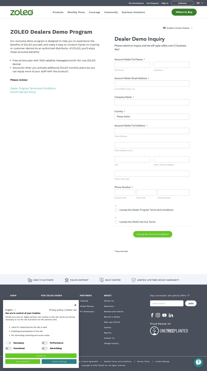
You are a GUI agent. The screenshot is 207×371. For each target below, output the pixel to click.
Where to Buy (184, 12)
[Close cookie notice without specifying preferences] (75, 305)
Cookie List (71, 310)
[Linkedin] (171, 316)
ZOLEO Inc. (109, 301)
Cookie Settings (162, 362)
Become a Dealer (112, 317)
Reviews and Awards (114, 311)
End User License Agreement (85, 362)
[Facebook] (152, 316)
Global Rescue (87, 306)
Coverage (94, 12)
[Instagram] (158, 316)
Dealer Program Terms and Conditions (32, 88)
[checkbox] (8, 342)
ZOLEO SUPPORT (79, 280)
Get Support (153, 3)
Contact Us (109, 338)
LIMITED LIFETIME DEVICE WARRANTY (158, 280)
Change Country (111, 343)
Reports (107, 333)
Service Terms (143, 362)
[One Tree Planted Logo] (173, 330)
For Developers (136, 3)
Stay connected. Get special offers (168, 295)
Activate (182, 3)
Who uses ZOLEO (112, 322)
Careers (107, 327)
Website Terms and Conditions (118, 362)
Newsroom (109, 306)
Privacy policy (56, 310)
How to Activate (43, 280)
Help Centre (113, 280)
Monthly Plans (76, 12)
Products (58, 12)
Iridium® (84, 301)
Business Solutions (133, 12)
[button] (10, 310)
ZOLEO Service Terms (23, 92)
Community (111, 12)
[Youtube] (164, 316)
